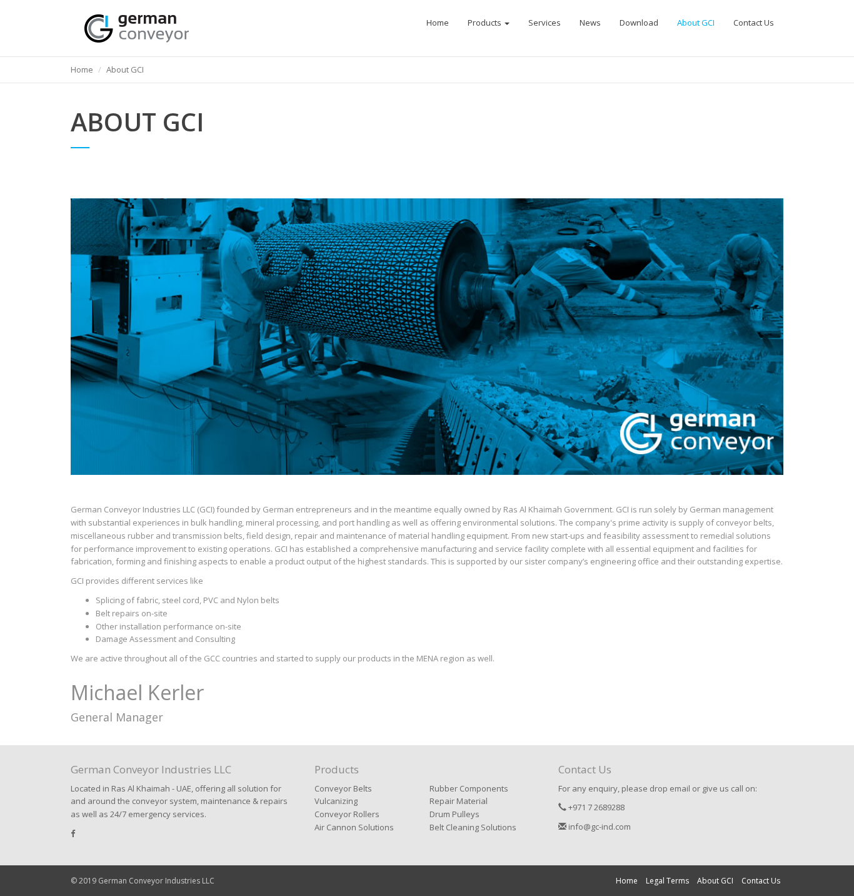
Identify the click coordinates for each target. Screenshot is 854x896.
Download (639, 22)
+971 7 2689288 (595, 807)
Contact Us (753, 22)
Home (437, 22)
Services (544, 22)
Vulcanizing (336, 801)
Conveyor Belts (343, 788)
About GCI (696, 22)
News (590, 22)
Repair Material (459, 801)
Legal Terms (667, 880)
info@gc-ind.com (598, 826)
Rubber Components (469, 788)
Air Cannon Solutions (354, 827)
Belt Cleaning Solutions (473, 827)
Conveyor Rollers (346, 814)
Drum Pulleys (455, 814)
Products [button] (485, 22)
